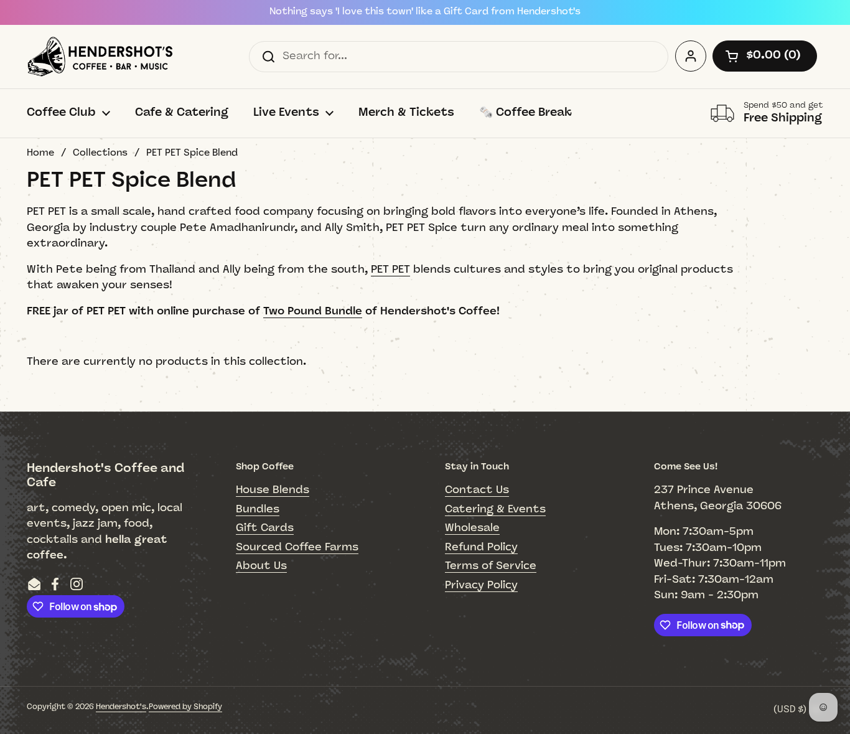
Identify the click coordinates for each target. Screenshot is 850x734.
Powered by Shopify (185, 707)
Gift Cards (265, 528)
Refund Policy (481, 547)
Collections (100, 153)
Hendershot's (121, 707)
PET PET (390, 270)
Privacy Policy (481, 585)
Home (40, 153)
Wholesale (472, 528)
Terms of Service (490, 566)
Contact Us (477, 490)
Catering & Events (495, 509)
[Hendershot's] (100, 56)
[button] (764, 56)
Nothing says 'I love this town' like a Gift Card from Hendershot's (425, 12)
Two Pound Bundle (312, 311)
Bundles (257, 509)
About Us (261, 566)
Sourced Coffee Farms (297, 547)
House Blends (272, 490)
